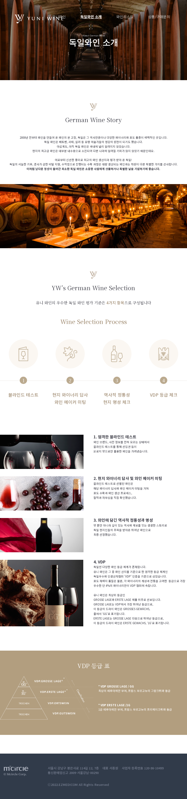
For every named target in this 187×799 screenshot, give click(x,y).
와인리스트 (124, 16)
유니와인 (59, 16)
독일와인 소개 (91, 16)
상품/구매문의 (159, 16)
